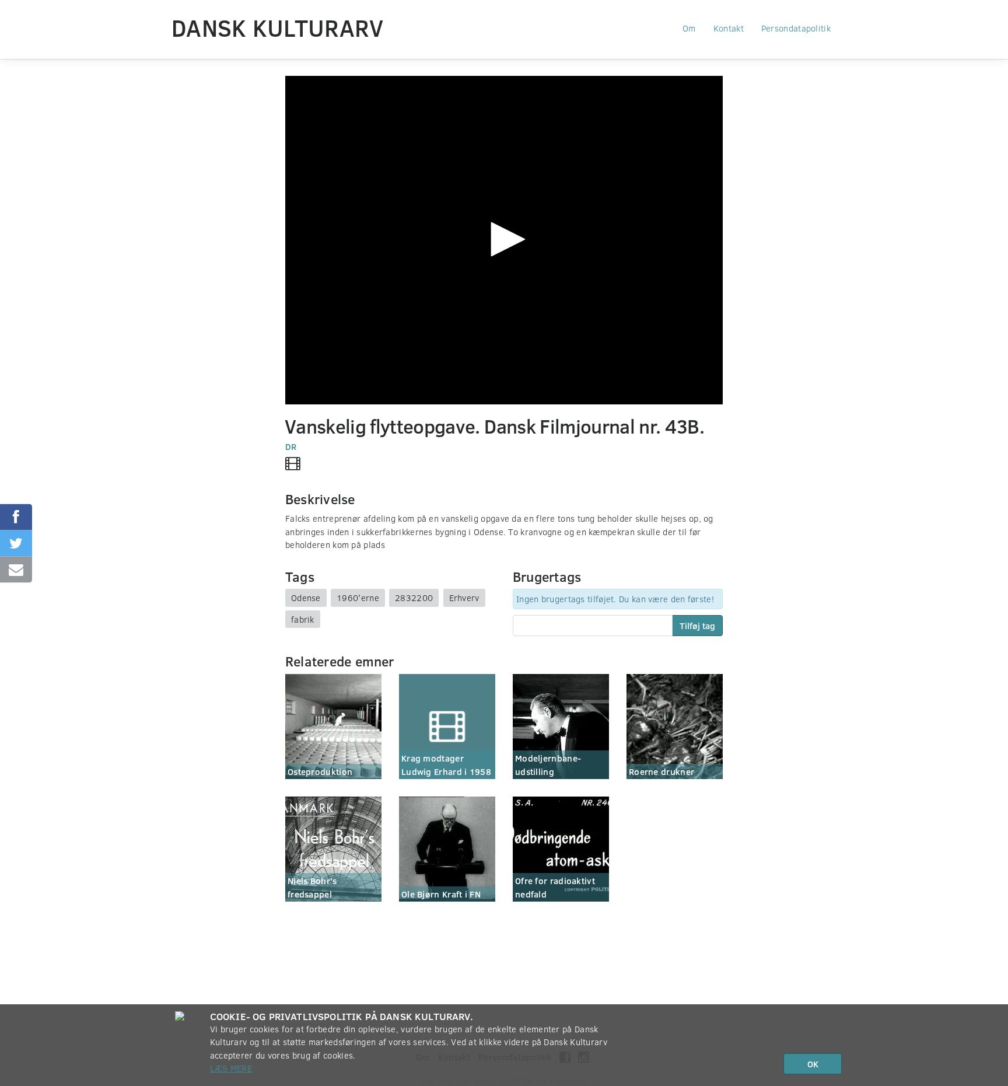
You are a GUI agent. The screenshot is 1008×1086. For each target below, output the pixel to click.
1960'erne (358, 597)
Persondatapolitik (796, 28)
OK (812, 1064)
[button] (504, 239)
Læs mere (231, 1068)
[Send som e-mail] (16, 569)
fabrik (302, 619)
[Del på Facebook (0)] (16, 517)
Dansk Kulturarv (278, 27)
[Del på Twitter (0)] (16, 543)
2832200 (414, 597)
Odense (306, 597)
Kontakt (728, 28)
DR (291, 446)
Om (689, 28)
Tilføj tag (697, 625)
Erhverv (464, 597)
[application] (504, 240)
